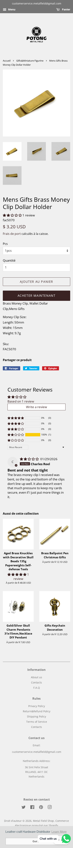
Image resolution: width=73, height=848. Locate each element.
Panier (65, 9)
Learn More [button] (59, 831)
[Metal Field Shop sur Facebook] (32, 808)
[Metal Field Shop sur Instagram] (50, 808)
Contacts (36, 682)
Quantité (9, 260)
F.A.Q (36, 687)
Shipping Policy (36, 716)
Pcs (5, 244)
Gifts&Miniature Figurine (29, 60)
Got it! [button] (37, 841)
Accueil (6, 60)
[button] (12, 215)
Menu (11, 9)
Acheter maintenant (37, 296)
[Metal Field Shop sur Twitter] (24, 808)
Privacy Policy (36, 706)
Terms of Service (36, 721)
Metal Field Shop (43, 821)
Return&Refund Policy (36, 711)
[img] (29, 459)
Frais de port (12, 234)
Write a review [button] (36, 407)
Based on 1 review (20, 401)
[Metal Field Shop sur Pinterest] (41, 808)
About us (36, 677)
